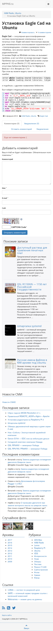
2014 (10, 548)
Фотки (36, 572)
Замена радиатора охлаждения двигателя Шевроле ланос (29, 460)
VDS (36, 553)
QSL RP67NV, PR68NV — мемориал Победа (27, 448)
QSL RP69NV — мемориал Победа (23, 445)
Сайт (4, 208)
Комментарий (7, 159)
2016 (10, 542)
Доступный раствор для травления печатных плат (32, 250)
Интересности (40, 556)
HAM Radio (9, 13)
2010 (10, 558)
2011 (10, 556)
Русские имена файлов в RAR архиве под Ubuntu (32, 361)
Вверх (26, 628)
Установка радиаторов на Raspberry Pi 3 (26, 419)
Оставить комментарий (21, 129)
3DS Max (38, 540)
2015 (10, 545)
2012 (10, 553)
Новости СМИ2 (9, 402)
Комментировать (28, 32)
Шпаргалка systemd (29, 326)
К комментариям (44, 32)
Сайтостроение (41, 569)
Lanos (36, 545)
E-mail (4, 198)
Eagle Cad (44, 116)
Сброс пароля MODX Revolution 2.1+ (24, 412)
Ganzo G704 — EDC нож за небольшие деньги (28, 438)
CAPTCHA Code (18, 227)
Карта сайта (7, 615)
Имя (3, 188)
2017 (10, 540)
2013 (10, 550)
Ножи (36, 558)
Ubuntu (18, 13)
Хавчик (37, 575)
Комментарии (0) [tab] (11, 123)
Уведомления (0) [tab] (31, 123)
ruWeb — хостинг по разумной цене (24, 589)
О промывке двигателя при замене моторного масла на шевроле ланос (27, 504)
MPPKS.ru (7, 3)
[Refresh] (21, 219)
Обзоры (37, 561)
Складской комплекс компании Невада (25, 442)
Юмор (37, 577)
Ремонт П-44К (40, 567)
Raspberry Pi (39, 548)
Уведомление (42, 129)
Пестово (37, 564)
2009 (10, 561)
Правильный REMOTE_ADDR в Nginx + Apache (28, 416)
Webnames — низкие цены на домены (25, 599)
